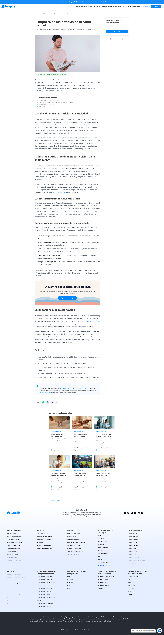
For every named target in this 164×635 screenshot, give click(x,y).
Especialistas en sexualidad (45, 603)
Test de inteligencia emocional (137, 560)
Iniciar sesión (146, 6)
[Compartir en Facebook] (47, 402)
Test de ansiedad (133, 539)
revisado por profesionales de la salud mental (73, 388)
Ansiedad (100, 535)
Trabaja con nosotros (133, 6)
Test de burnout (132, 542)
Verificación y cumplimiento (75, 551)
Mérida (130, 591)
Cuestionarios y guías (73, 545)
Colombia (70, 579)
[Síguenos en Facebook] (125, 513)
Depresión (101, 538)
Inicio (35, 14)
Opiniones (97, 6)
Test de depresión (133, 536)
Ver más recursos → (13, 604)
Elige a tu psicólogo (67, 298)
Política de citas (11, 551)
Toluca (130, 594)
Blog (124, 6)
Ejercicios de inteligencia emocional (17, 583)
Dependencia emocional (104, 562)
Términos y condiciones (14, 560)
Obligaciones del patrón (74, 539)
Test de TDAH (132, 554)
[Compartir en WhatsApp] (43, 402)
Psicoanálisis (101, 588)
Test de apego (132, 548)
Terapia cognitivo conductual (106, 576)
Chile (68, 588)
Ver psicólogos (117, 31)
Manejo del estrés (103, 547)
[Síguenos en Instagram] (139, 513)
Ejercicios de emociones (14, 580)
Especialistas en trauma (44, 591)
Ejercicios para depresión (14, 598)
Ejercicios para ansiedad (14, 595)
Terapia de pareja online (44, 539)
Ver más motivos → (104, 565)
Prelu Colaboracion (57, 447)
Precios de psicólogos (13, 545)
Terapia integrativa (103, 585)
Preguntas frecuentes (114, 6)
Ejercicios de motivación (14, 586)
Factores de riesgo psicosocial (76, 542)
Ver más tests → (133, 563)
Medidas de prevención (74, 548)
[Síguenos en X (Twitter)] (128, 513)
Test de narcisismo (133, 557)
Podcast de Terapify (13, 539)
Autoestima (101, 544)
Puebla (130, 579)
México (69, 576)
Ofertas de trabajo (12, 554)
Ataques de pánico (103, 541)
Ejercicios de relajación (13, 589)
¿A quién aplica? (71, 536)
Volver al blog (55, 500)
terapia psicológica (93, 321)
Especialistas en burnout (44, 606)
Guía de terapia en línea (14, 536)
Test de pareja (132, 551)
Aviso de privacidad (12, 557)
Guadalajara (131, 585)
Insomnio (100, 556)
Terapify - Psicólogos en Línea (43, 29)
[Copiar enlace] (56, 402)
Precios (90, 6)
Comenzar (157, 6)
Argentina (70, 582)
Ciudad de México (133, 576)
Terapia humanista (103, 582)
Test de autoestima (133, 545)
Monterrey (131, 582)
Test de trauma (132, 533)
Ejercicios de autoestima (14, 574)
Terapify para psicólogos (44, 548)
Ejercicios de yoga (12, 601)
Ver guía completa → (73, 554)
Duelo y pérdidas (103, 553)
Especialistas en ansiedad (44, 576)
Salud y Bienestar (40, 18)
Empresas (104, 6)
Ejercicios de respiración (14, 592)
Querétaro (131, 588)
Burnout (100, 550)
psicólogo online (59, 192)
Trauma (100, 559)
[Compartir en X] (52, 402)
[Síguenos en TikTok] (135, 513)
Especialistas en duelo (43, 594)
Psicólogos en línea (81, 6)
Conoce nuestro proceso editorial (57, 74)
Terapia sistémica (103, 579)
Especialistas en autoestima (45, 588)
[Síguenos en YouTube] (142, 513)
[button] (159, 630)
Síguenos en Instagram (118, 39)
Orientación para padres (44, 545)
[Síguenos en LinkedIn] (132, 513)
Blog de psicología (12, 533)
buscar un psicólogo (45, 392)
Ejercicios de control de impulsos (16, 577)
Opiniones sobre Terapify (14, 542)
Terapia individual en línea (44, 536)
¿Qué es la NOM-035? (73, 533)
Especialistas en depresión (45, 579)
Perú (68, 585)
